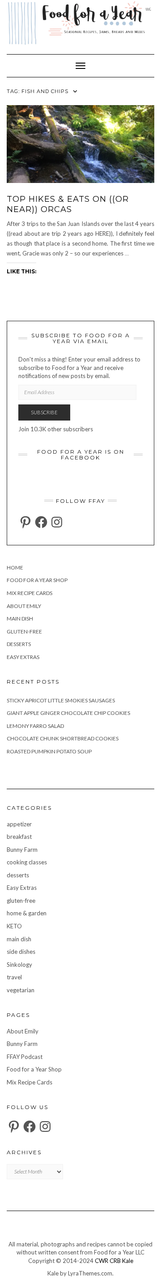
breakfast (19, 836)
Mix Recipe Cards (29, 593)
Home (15, 567)
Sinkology (19, 964)
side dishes (21, 951)
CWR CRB (108, 1260)
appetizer (19, 824)
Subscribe (44, 412)
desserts (19, 644)
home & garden (27, 913)
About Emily (24, 606)
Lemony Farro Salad (35, 726)
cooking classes (27, 862)
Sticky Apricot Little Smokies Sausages (61, 700)
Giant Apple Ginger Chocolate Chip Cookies (68, 713)
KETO (14, 926)
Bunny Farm (22, 849)
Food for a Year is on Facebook (80, 454)
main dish (20, 618)
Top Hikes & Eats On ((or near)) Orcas (68, 204)
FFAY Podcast (24, 1056)
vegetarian (20, 990)
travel (14, 977)
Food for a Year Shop (37, 580)
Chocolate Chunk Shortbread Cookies (63, 738)
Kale (127, 1260)
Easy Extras (23, 657)
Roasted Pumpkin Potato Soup (49, 751)
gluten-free (24, 631)
